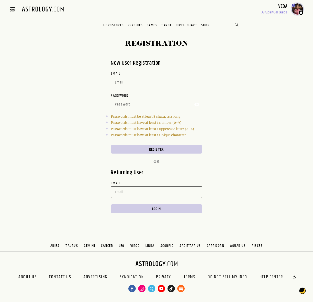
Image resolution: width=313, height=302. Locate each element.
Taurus (71, 246)
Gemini (89, 246)
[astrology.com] (43, 9)
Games (152, 25)
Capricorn (215, 246)
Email (115, 74)
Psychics (135, 25)
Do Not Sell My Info (227, 277)
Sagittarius (190, 246)
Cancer (107, 246)
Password (119, 96)
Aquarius (238, 246)
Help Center (271, 277)
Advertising (95, 277)
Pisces (257, 246)
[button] (295, 277)
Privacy (163, 277)
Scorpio (167, 246)
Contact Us (60, 277)
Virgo (135, 246)
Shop (205, 25)
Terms (189, 277)
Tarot (166, 25)
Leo (121, 246)
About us (27, 277)
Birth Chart (187, 25)
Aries (55, 246)
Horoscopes (113, 25)
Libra (150, 246)
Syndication (132, 277)
